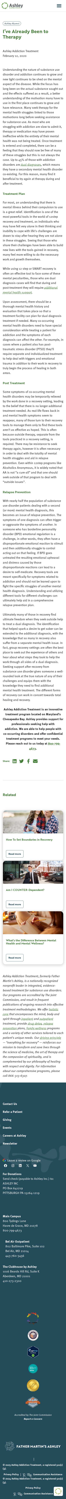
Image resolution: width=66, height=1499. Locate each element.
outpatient (46, 1019)
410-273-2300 (12, 1280)
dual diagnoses (31, 164)
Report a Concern (33, 1418)
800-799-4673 (12, 1230)
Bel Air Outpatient (17, 1241)
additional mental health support (30, 290)
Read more (14, 854)
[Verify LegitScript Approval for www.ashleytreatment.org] (33, 1351)
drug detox (35, 1023)
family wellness (36, 1028)
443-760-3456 (14, 1255)
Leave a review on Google (24, 1160)
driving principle (50, 1037)
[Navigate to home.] (11, 6)
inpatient (27, 1019)
